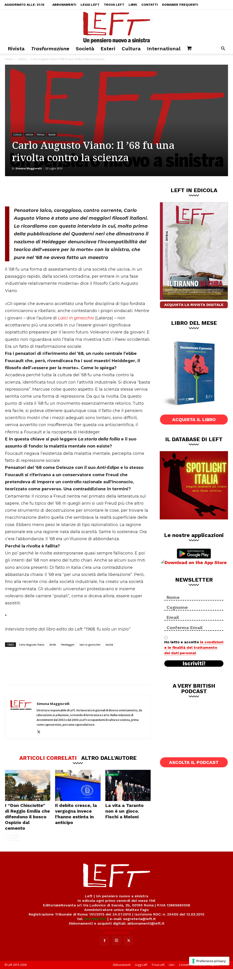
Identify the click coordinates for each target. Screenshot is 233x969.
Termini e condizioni (116, 928)
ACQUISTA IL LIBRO (194, 419)
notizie (29, 134)
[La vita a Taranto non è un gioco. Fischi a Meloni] (128, 785)
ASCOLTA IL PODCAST (194, 762)
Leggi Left (90, 4)
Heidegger (68, 644)
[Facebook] (37, 191)
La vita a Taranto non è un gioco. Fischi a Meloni (124, 811)
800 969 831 (95, 919)
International (163, 48)
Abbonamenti (64, 4)
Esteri (108, 48)
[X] (52, 191)
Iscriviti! (193, 663)
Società (85, 48)
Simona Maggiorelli (28, 168)
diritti (52, 644)
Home (9, 59)
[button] (223, 49)
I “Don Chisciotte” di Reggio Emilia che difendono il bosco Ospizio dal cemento (27, 817)
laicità (109, 644)
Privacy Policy (116, 932)
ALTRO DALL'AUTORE (109, 758)
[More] (83, 191)
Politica (40, 134)
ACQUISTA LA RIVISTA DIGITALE (193, 305)
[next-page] (15, 838)
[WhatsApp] (67, 191)
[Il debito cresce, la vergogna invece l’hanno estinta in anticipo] (77, 785)
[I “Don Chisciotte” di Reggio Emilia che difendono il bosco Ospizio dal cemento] (27, 785)
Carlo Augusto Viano (31, 644)
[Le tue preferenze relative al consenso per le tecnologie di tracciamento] (209, 961)
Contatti (149, 4)
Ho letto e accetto (193, 647)
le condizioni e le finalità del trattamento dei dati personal (193, 647)
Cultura (131, 48)
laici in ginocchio (90, 644)
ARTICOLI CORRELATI (48, 758)
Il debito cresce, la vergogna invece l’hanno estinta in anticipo (76, 814)
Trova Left (114, 4)
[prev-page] (8, 838)
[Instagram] (116, 940)
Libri (133, 4)
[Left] (116, 27)
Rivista (16, 48)
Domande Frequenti (180, 4)
